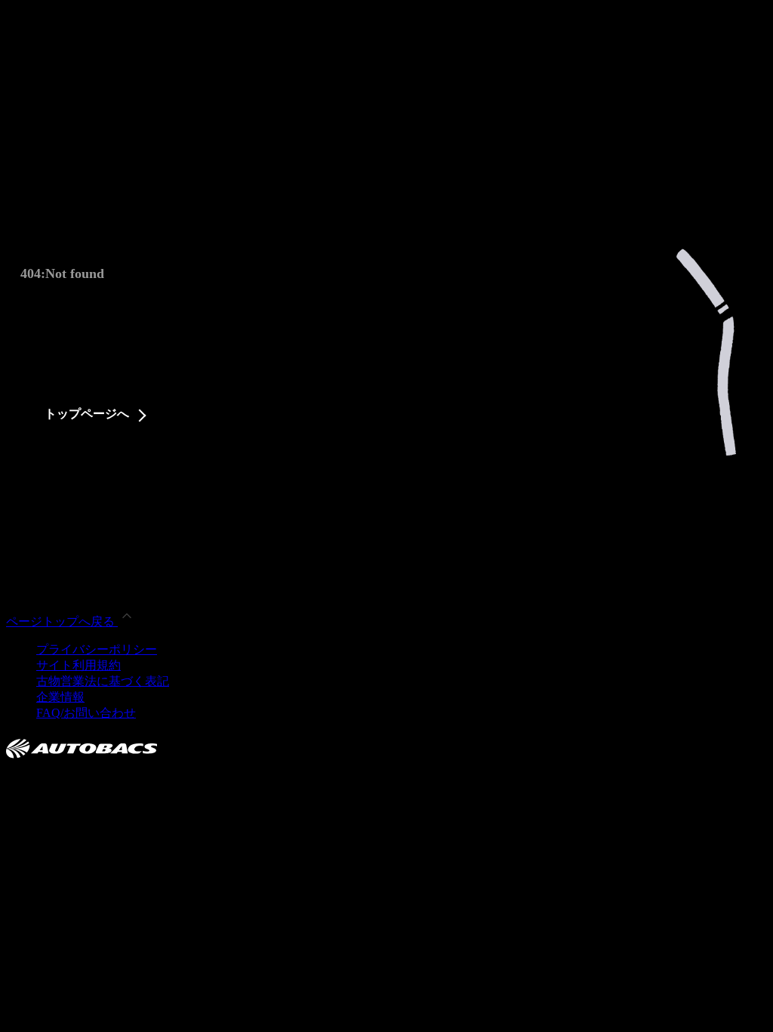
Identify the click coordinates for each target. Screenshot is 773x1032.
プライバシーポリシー (96, 649)
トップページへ (87, 413)
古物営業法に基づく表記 (102, 681)
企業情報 (60, 697)
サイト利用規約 (78, 665)
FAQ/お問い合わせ (86, 712)
